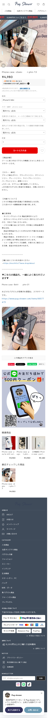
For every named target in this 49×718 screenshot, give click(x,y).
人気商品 (8, 11)
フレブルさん (7, 602)
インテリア (6, 568)
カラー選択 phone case (12, 107)
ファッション (7, 559)
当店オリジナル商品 (25, 11)
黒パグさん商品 (8, 592)
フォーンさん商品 (9, 597)
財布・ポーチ (7, 587)
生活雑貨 (5, 573)
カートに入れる (19, 150)
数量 (3, 138)
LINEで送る (32, 364)
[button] (3, 4)
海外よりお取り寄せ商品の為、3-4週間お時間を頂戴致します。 (23, 127)
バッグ (4, 583)
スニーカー (6, 564)
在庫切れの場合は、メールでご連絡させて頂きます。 (23, 116)
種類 (3, 96)
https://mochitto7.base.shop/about (19, 263)
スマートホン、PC (9, 578)
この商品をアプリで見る (23, 358)
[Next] (44, 44)
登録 (40, 678)
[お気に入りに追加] (42, 150)
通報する (41, 364)
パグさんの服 (7, 554)
